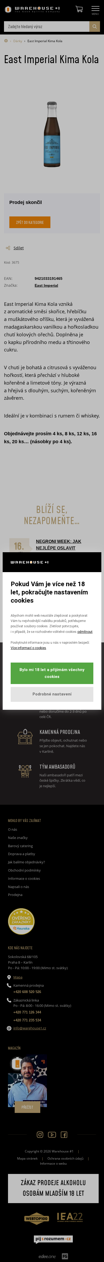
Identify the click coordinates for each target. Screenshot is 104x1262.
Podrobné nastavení (52, 694)
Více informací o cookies (28, 648)
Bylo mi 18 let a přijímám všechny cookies (52, 673)
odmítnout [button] (85, 632)
